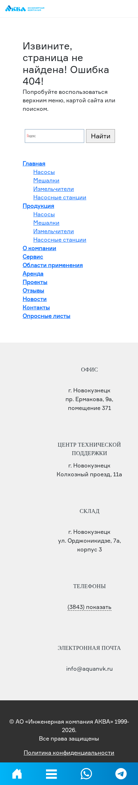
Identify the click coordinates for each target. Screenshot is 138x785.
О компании (39, 248)
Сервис (33, 256)
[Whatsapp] (86, 773)
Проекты (35, 281)
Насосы (44, 171)
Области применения (53, 264)
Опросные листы (46, 315)
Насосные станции (59, 197)
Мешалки (46, 180)
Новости (35, 298)
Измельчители (53, 188)
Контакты (36, 307)
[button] (51, 773)
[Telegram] (121, 773)
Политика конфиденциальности (69, 752)
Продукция (38, 205)
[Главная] (17, 773)
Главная (34, 163)
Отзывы (33, 290)
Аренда (33, 273)
